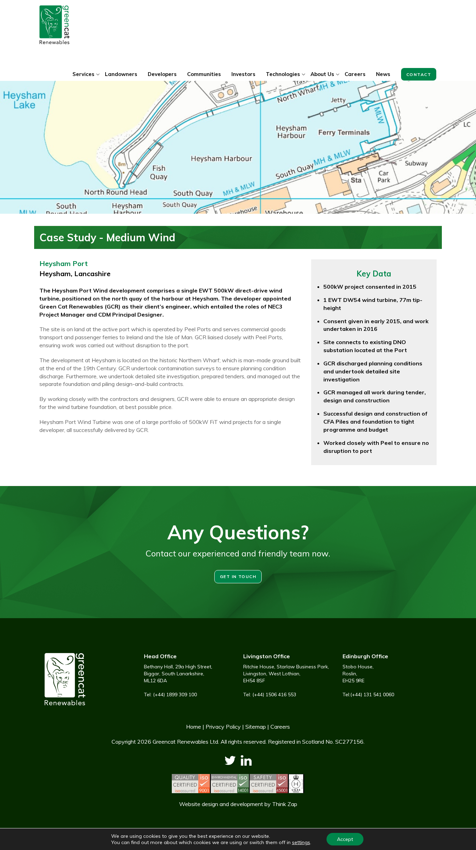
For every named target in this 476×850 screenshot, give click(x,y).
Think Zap (284, 803)
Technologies (283, 74)
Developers (162, 74)
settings (301, 842)
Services (83, 74)
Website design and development (221, 803)
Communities (204, 74)
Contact (418, 74)
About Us (322, 74)
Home (193, 726)
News (383, 74)
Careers (355, 74)
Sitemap (255, 726)
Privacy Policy (223, 726)
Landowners (121, 74)
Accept (345, 839)
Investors (243, 74)
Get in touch (238, 576)
